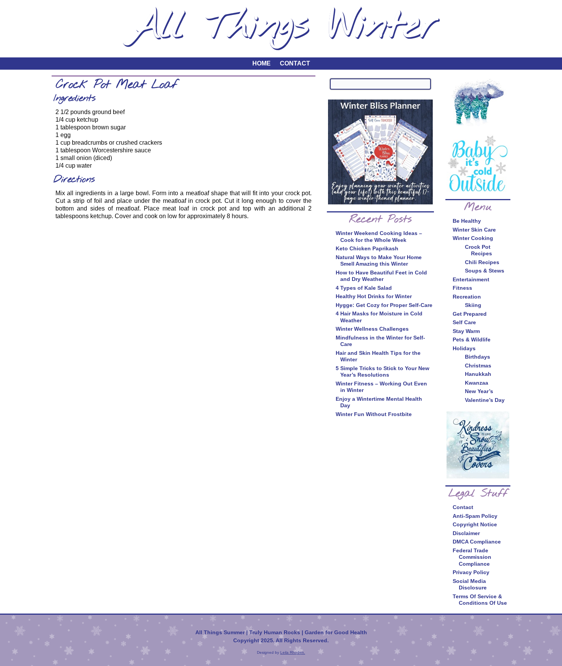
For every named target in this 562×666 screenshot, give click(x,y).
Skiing (473, 305)
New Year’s (479, 391)
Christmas (478, 365)
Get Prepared (470, 314)
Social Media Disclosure (470, 584)
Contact (295, 63)
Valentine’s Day (485, 400)
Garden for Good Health (336, 632)
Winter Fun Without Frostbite (374, 414)
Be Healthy (467, 221)
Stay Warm (466, 331)
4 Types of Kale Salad (364, 288)
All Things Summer (220, 632)
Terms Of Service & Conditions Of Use (480, 599)
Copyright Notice (475, 524)
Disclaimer (466, 533)
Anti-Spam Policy (475, 516)
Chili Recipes (482, 262)
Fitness (462, 288)
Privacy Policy (471, 572)
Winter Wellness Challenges (372, 329)
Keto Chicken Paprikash (367, 248)
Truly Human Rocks (274, 632)
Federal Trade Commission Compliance (472, 557)
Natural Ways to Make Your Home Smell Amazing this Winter (379, 260)
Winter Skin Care (474, 230)
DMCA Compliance (477, 542)
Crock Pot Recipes (478, 250)
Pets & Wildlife (472, 339)
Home (261, 63)
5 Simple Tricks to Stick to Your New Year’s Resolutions (382, 371)
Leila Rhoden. (292, 652)
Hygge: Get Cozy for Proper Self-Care (384, 305)
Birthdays (477, 357)
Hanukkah (478, 374)
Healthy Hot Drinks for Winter (374, 296)
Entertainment (471, 279)
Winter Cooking (473, 238)
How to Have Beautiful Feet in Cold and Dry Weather (381, 275)
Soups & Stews (484, 271)
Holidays (464, 348)
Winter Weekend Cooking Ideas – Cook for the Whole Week (379, 236)
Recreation (467, 297)
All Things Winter (282, 26)
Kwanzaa (476, 383)
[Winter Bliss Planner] (380, 152)
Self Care (464, 322)
